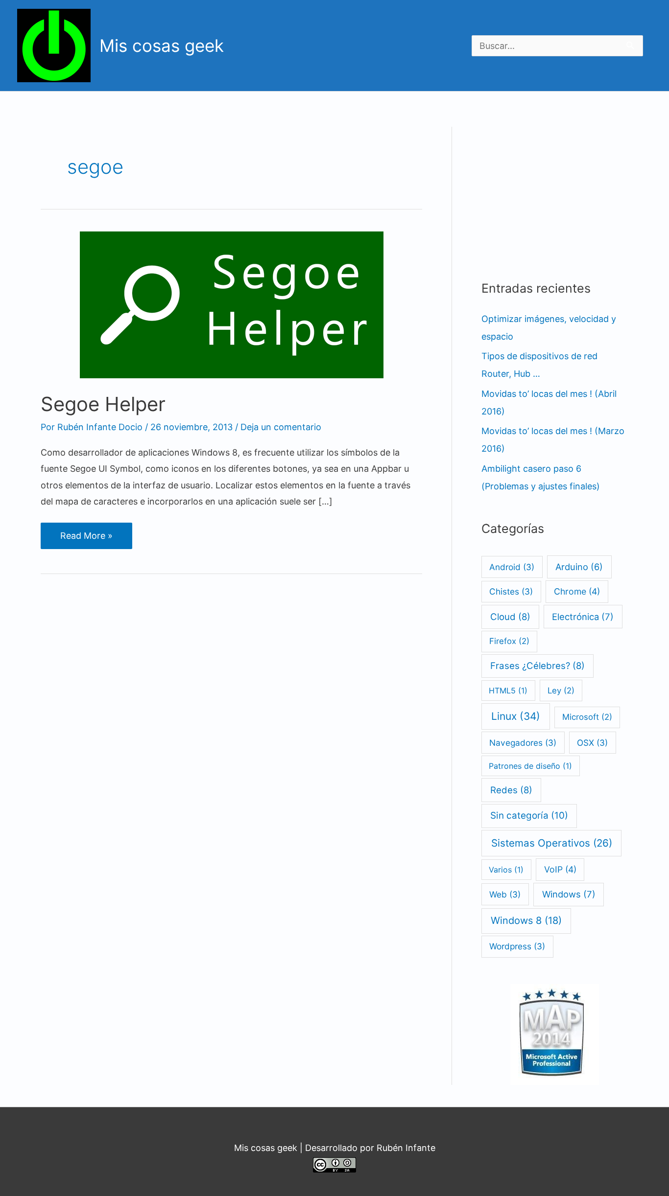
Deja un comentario (280, 427)
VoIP (560, 869)
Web (505, 894)
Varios (506, 869)
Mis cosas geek (161, 45)
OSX (592, 742)
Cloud (510, 616)
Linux (515, 716)
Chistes (511, 591)
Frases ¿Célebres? (537, 665)
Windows (569, 894)
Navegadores (522, 742)
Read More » (86, 539)
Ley (561, 690)
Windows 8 (526, 920)
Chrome (577, 591)
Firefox (509, 641)
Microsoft (587, 717)
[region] (384, 43)
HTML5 (508, 690)
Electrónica (583, 616)
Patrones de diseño (530, 766)
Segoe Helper (103, 404)
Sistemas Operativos (551, 843)
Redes (511, 789)
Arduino (579, 566)
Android (511, 567)
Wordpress (517, 946)
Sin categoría (529, 815)
